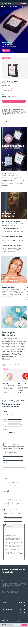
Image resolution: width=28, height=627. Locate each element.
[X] (20, 609)
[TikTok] (20, 616)
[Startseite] (14, 7)
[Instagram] (20, 605)
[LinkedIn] (20, 612)
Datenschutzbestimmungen (12, 591)
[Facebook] (24, 605)
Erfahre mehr (6, 359)
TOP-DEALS (23, 3)
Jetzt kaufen (6, 50)
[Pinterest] (24, 612)
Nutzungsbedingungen (7, 592)
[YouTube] (24, 609)
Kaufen (24, 625)
